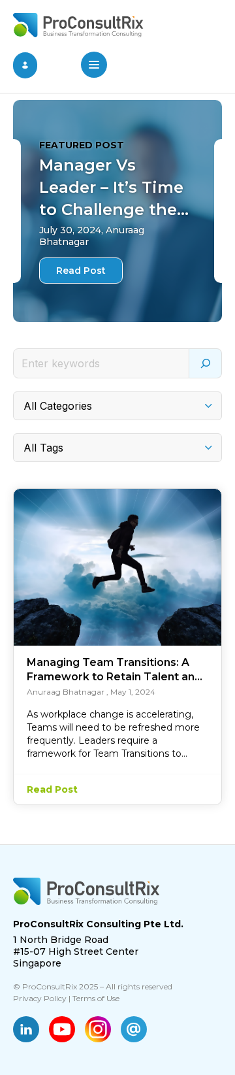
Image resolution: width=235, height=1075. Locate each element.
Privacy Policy (40, 998)
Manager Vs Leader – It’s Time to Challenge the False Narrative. (111, 188)
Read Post (81, 270)
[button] (94, 66)
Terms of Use (95, 998)
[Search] (205, 363)
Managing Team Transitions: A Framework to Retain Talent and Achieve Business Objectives (114, 670)
